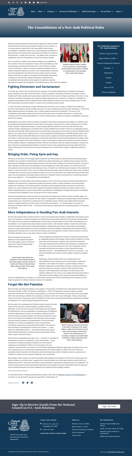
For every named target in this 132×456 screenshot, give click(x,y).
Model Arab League (89, 11)
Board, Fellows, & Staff (107, 58)
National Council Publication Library (109, 425)
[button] (23, 383)
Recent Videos (106, 11)
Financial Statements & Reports (108, 63)
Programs (50, 11)
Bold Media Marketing (116, 452)
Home (33, 11)
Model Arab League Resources (110, 436)
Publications (108, 73)
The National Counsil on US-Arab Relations (109, 47)
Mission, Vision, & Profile (109, 54)
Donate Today (61, 433)
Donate (118, 11)
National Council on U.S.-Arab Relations (72, 375)
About (40, 11)
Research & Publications (68, 11)
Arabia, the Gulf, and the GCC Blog (111, 429)
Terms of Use (108, 87)
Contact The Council (47, 433)
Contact (109, 83)
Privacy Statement (108, 92)
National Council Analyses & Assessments (109, 433)
